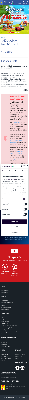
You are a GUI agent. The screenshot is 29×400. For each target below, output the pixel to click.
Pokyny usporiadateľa (6, 358)
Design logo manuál (5, 330)
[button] (23, 2)
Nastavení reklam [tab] (20, 170)
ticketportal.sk (16, 122)
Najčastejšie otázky (5, 309)
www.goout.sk (18, 356)
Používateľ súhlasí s (15, 238)
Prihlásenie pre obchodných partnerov (10, 332)
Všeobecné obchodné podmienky (9, 326)
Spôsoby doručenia (5, 290)
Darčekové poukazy (5, 346)
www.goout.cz (18, 358)
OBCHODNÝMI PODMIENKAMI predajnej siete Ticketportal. (15, 238)
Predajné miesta (5, 321)
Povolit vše (14, 221)
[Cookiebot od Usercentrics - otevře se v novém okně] (21, 166)
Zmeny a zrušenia (5, 354)
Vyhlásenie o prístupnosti (7, 334)
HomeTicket (4, 342)
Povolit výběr (14, 227)
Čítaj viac (26, 90)
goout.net (16, 159)
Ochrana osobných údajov (7, 328)
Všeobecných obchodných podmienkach (16, 141)
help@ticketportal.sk (6, 307)
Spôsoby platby (4, 292)
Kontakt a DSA (4, 324)
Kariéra (2, 319)
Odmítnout (15, 232)
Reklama (3, 360)
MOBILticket (4, 344)
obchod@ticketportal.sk (7, 302)
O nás (2, 317)
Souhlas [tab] (4, 170)
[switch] (25, 204)
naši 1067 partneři (10, 179)
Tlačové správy (4, 356)
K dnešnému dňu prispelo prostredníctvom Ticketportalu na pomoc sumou (15, 386)
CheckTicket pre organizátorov (8, 377)
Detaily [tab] (11, 170)
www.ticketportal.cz (20, 354)
